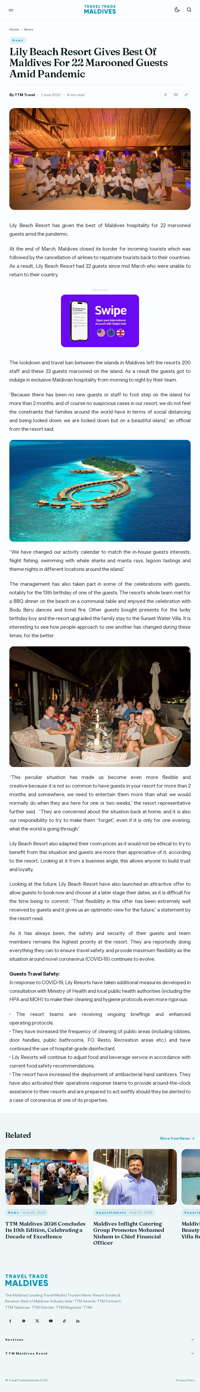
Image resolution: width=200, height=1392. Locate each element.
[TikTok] (64, 1321)
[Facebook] (10, 1321)
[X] (37, 1321)
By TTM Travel (22, 95)
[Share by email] (175, 94)
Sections (14, 1339)
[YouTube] (51, 1321)
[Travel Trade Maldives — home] (100, 9)
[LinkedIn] (78, 1321)
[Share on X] (165, 94)
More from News (175, 1138)
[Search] (189, 9)
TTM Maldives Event (26, 1353)
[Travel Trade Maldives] (26, 1280)
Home (14, 29)
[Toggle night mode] (177, 9)
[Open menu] (11, 9)
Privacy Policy (185, 1380)
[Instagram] (24, 1321)
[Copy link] (186, 94)
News (28, 29)
